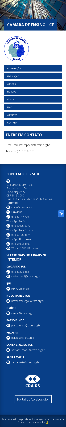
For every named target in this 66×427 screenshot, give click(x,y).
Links (9, 107)
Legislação (13, 76)
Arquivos (12, 114)
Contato (12, 122)
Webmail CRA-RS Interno (25, 248)
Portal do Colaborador (33, 399)
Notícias (11, 91)
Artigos (11, 83)
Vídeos (10, 99)
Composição (14, 68)
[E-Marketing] (47, 422)
